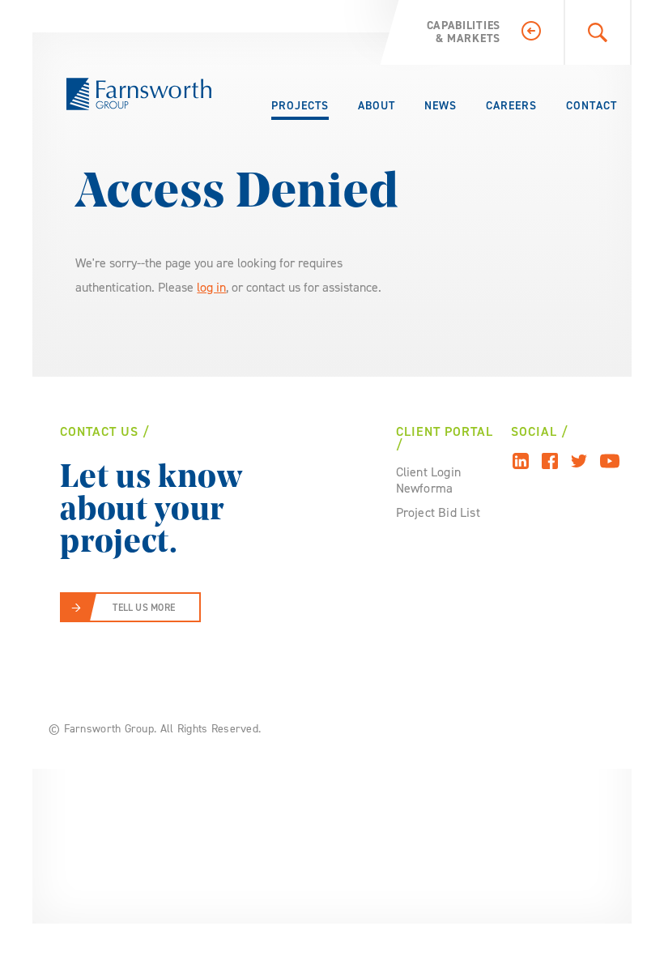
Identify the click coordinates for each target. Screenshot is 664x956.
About (376, 105)
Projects (300, 105)
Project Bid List (438, 512)
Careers (511, 105)
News (440, 105)
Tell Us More (144, 607)
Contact (591, 105)
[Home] (139, 94)
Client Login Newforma (428, 480)
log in (211, 287)
